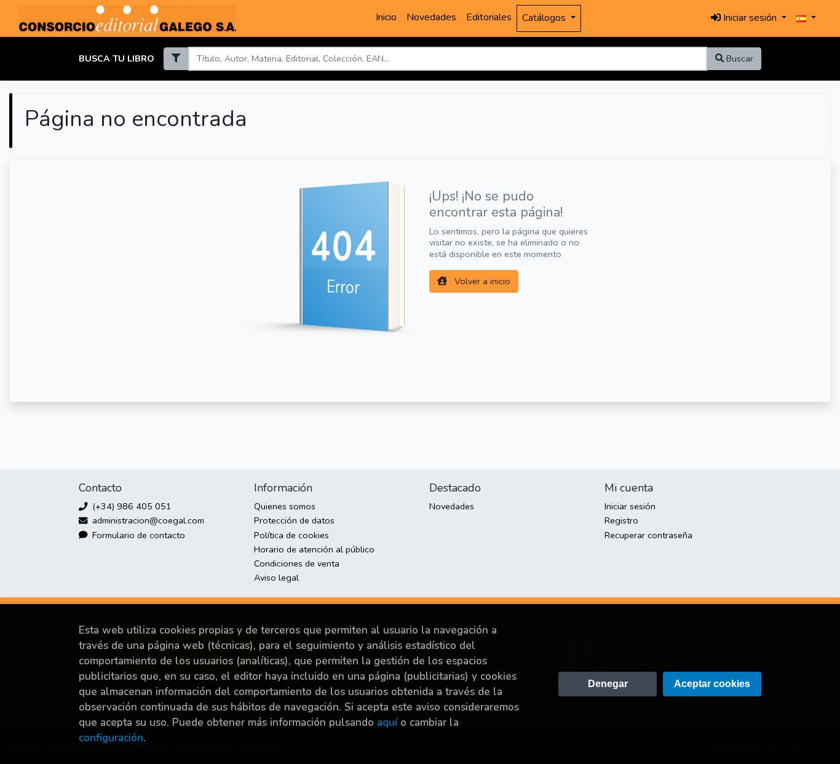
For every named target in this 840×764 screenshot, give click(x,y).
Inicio (386, 17)
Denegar (608, 683)
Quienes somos (284, 506)
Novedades (431, 17)
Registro (621, 520)
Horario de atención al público (314, 549)
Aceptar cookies (712, 683)
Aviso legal (276, 577)
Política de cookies (291, 535)
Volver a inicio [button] (481, 281)
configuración (111, 738)
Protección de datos (294, 520)
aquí (387, 722)
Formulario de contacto (137, 535)
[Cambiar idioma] (806, 18)
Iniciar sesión (630, 506)
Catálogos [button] (545, 18)
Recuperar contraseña (648, 535)
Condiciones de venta (296, 563)
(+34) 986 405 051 (131, 506)
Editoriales (489, 17)
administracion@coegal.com (147, 520)
